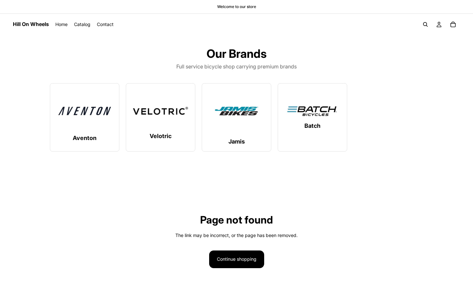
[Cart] (453, 24)
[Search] (425, 24)
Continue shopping (236, 259)
